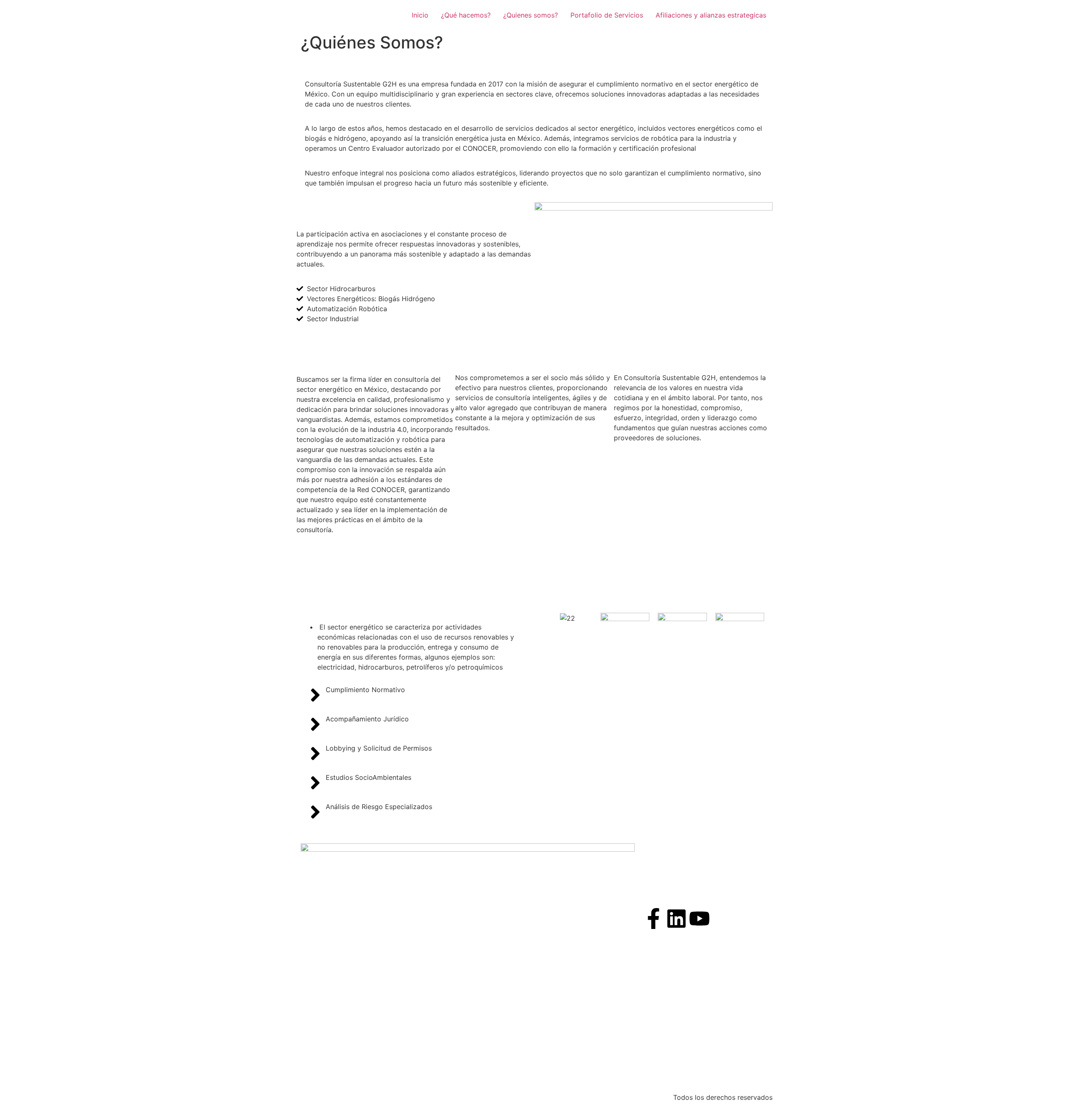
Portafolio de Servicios (606, 15)
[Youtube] (699, 918)
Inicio (420, 15)
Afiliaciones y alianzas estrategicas (711, 15)
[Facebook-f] (653, 918)
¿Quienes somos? (530, 15)
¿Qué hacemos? (466, 15)
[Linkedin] (676, 918)
